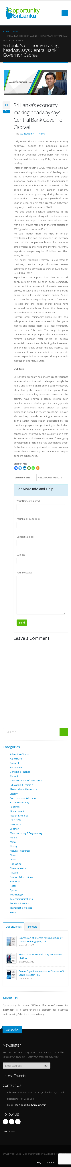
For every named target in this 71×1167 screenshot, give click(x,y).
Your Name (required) (28, 501)
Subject (21, 554)
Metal (13, 842)
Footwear (15, 806)
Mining (13, 846)
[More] (38, 468)
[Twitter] (20, 468)
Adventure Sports (19, 754)
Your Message (24, 572)
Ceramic (14, 776)
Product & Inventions (21, 877)
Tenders (32, 926)
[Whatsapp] (33, 468)
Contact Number (25, 536)
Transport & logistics (21, 907)
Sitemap (51, 1162)
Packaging (15, 863)
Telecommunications (21, 899)
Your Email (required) (28, 518)
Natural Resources (20, 850)
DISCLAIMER (9, 1131)
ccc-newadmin (26, 133)
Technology (16, 894)
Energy (14, 793)
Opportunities (14, 926)
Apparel (14, 763)
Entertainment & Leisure (23, 798)
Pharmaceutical (18, 868)
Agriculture (16, 758)
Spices (13, 890)
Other (13, 859)
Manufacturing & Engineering (26, 833)
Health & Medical (19, 815)
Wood (13, 912)
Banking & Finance (20, 771)
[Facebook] (16, 468)
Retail (13, 885)
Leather (14, 828)
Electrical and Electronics (23, 789)
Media (13, 837)
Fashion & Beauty (19, 802)
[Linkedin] (24, 468)
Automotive (16, 767)
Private (14, 872)
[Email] (29, 468)
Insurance (15, 824)
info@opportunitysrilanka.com (30, 1104)
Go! (46, 1065)
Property (15, 881)
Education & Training (21, 785)
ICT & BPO (15, 820)
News (42, 133)
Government (17, 811)
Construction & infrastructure (26, 780)
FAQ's (40, 1162)
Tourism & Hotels (19, 903)
